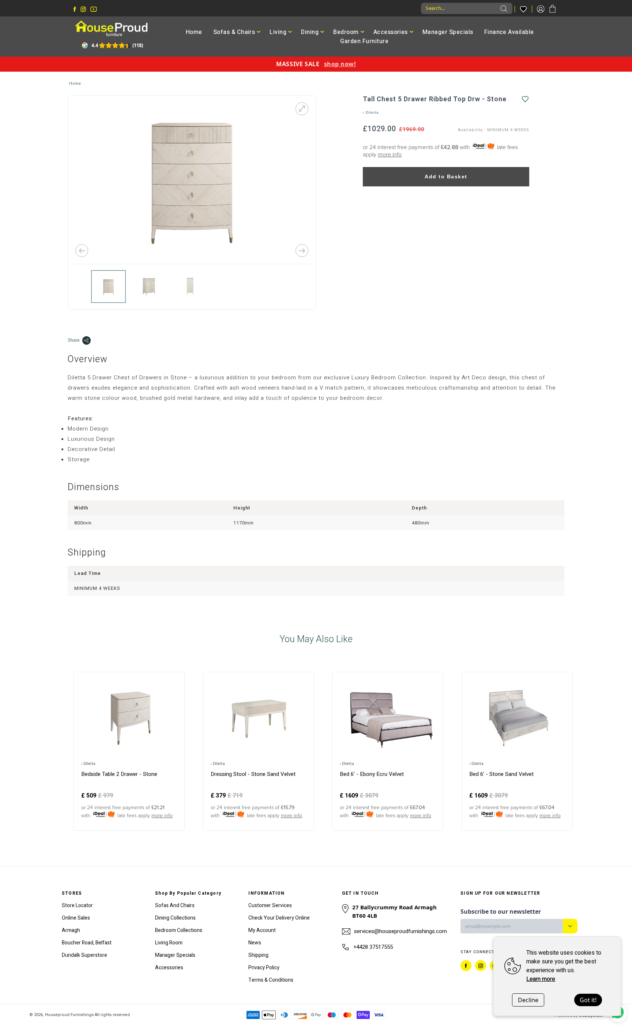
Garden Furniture (364, 41)
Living (278, 32)
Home (194, 32)
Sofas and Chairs (175, 905)
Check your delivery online (279, 918)
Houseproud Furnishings (69, 1015)
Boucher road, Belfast (87, 943)
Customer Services (270, 905)
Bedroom (345, 32)
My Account (262, 930)
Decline (528, 1000)
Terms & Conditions (270, 980)
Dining (310, 32)
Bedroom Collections (178, 930)
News (254, 943)
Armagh (71, 930)
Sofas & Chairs (234, 32)
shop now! (340, 64)
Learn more (540, 979)
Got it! (588, 1000)
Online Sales (76, 918)
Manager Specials (447, 32)
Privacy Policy (263, 967)
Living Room (169, 943)
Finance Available (509, 32)
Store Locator (77, 905)
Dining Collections (175, 918)
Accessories (390, 32)
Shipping (258, 955)
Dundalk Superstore (84, 955)
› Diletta (371, 112)
